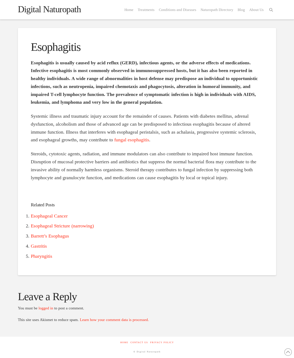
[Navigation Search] (271, 9)
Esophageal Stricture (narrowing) (62, 225)
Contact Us (139, 342)
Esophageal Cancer (49, 216)
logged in (46, 308)
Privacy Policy (162, 342)
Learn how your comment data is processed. (114, 320)
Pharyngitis (41, 256)
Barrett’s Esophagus (50, 236)
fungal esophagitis (131, 139)
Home (124, 342)
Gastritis (39, 246)
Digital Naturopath (49, 9)
